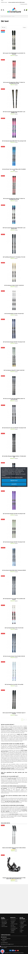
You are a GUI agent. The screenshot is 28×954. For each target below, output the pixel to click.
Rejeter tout (14, 480)
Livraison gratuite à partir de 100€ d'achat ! (16, 2)
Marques (12, 932)
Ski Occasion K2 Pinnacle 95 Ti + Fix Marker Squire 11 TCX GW (14, 713)
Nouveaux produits (13, 922)
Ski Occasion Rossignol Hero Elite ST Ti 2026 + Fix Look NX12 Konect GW (14, 199)
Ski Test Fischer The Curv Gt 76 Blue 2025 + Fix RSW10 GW (14, 170)
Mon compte (4, 921)
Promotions (13, 919)
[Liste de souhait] (12, 49)
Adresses (3, 924)
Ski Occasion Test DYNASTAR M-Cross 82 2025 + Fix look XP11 (14, 54)
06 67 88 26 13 (5, 942)
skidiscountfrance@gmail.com (8, 944)
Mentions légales (23, 924)
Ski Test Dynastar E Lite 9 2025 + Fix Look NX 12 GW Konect (14, 599)
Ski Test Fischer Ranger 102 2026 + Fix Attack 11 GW (14, 513)
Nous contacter (4, 926)
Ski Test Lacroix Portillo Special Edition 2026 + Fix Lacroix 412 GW (14, 399)
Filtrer (4, 27)
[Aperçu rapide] (15, 49)
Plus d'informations (6, 477)
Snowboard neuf (14, 928)
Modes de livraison (4, 2)
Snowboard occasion (13, 930)
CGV (21, 928)
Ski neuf (12, 925)
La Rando (21, 952)
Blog (21, 931)
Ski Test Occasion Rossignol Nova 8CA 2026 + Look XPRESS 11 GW (14, 112)
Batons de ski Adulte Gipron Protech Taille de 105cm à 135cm (14, 848)
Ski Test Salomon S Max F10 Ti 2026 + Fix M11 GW (14, 370)
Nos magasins (23, 921)
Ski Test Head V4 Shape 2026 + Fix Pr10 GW (14, 627)
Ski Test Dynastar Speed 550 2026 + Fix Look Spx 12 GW (14, 140)
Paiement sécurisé (22, 927)
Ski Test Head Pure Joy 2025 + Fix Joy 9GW (14, 684)
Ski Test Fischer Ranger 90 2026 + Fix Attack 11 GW (14, 341)
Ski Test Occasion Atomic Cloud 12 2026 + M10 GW (14, 656)
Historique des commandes (4, 923)
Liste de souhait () (24, 4)
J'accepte (14, 484)
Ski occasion (13, 926)
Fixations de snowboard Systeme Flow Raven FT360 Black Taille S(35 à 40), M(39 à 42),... (14, 878)
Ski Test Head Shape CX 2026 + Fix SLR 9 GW (14, 313)
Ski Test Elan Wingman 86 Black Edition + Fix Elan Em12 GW (14, 457)
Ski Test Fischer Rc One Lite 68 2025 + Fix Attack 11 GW (14, 427)
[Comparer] (14, 49)
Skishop (21, 930)
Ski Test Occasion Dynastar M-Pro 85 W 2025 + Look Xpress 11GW (14, 228)
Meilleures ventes (14, 923)
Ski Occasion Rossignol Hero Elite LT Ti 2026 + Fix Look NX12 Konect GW (14, 83)
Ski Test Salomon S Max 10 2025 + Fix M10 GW (14, 285)
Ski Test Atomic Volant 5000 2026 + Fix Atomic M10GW (14, 570)
